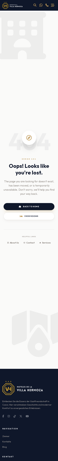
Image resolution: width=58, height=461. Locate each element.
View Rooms (31, 216)
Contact (30, 242)
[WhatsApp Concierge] (41, 5)
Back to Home (31, 206)
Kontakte (6, 441)
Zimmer (6, 436)
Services (46, 242)
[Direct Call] (47, 5)
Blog (4, 447)
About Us (14, 242)
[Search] (34, 5)
